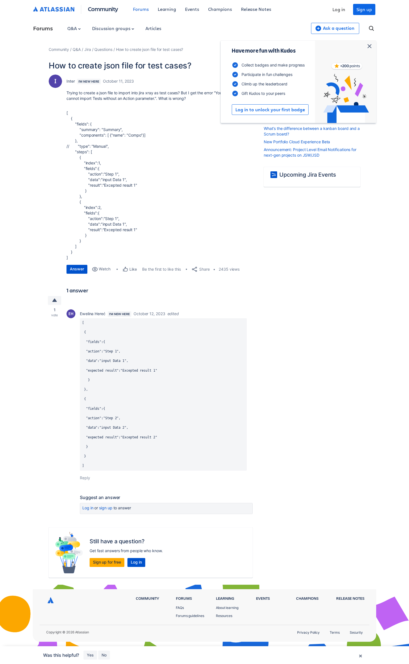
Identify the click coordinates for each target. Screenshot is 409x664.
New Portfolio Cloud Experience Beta (297, 141)
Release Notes (256, 9)
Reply (85, 477)
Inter (70, 81)
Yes (90, 655)
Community (103, 9)
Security (356, 632)
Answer (77, 268)
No (104, 655)
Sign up (364, 9)
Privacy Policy (308, 632)
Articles (153, 28)
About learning (227, 608)
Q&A (72, 28)
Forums (141, 9)
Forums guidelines (190, 616)
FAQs (180, 608)
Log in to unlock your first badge (270, 110)
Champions (220, 9)
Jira (87, 49)
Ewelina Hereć (92, 313)
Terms (335, 632)
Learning (167, 9)
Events (192, 9)
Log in (338, 9)
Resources (224, 616)
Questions (103, 49)
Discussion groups (112, 28)
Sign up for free (107, 562)
